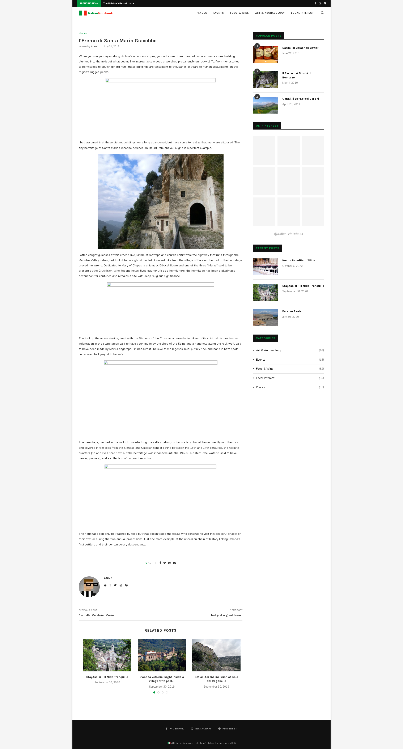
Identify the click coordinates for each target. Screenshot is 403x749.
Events (218, 12)
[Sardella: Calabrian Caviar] (265, 54)
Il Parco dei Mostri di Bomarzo (296, 75)
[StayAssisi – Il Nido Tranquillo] (107, 655)
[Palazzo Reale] (265, 317)
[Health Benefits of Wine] (265, 266)
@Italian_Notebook (288, 234)
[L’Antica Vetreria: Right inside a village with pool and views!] (162, 655)
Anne (94, 46)
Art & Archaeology (270, 12)
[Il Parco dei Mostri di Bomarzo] (265, 79)
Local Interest (302, 12)
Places (202, 12)
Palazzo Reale (291, 311)
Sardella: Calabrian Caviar (300, 48)
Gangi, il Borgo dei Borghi (300, 99)
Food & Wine (239, 12)
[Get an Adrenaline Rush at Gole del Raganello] (216, 655)
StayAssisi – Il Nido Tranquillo (107, 677)
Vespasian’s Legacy (115, 3)
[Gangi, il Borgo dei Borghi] (265, 105)
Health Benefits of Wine (298, 260)
